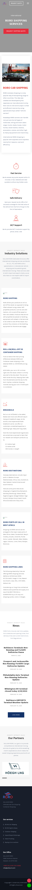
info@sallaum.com (9, 868)
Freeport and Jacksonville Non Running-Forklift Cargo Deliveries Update (16, 663)
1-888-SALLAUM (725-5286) (12, 865)
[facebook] (4, 811)
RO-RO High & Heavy (11, 828)
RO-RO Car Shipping (11, 824)
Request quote (16, 3)
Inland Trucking (9, 838)
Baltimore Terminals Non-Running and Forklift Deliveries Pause (16, 649)
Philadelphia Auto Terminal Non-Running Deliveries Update (16, 677)
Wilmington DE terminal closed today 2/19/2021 (16, 690)
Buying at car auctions (11, 842)
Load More (16, 714)
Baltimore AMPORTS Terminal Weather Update (16, 701)
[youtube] (10, 811)
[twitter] (7, 811)
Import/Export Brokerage (12, 835)
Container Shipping (10, 831)
